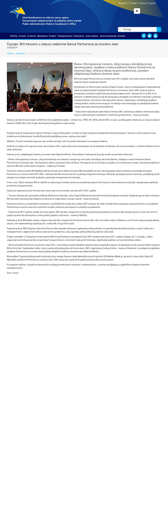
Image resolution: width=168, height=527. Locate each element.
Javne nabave (91, 36)
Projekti (52, 36)
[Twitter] (149, 35)
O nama (22, 36)
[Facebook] (143, 35)
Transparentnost (65, 36)
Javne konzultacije (107, 36)
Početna (14, 36)
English (152, 3)
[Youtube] (155, 35)
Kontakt (121, 36)
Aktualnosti (42, 36)
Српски (142, 3)
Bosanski (123, 3)
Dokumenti (79, 36)
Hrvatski (133, 3)
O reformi (31, 36)
